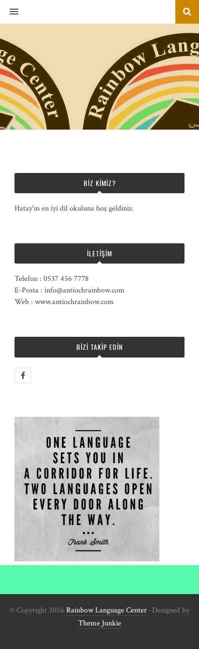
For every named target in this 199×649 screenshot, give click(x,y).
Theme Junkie (99, 623)
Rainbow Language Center (106, 610)
